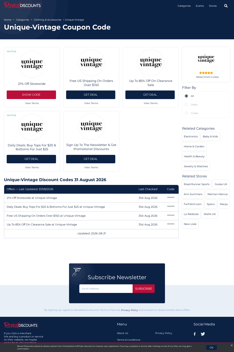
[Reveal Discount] (23, 5)
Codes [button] (194, 113)
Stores (213, 5)
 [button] (226, 6)
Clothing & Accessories (47, 19)
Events (200, 5)
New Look (190, 224)
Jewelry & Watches (196, 166)
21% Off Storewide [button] (32, 84)
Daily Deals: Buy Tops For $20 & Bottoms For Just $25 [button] (32, 147)
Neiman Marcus (217, 194)
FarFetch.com (193, 204)
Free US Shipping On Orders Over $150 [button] (91, 83)
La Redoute (191, 214)
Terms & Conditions (128, 339)
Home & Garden (194, 146)
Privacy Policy (129, 310)
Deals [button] (194, 104)
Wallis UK (210, 214)
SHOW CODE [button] (31, 94)
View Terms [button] (32, 103)
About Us (122, 333)
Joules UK (221, 184)
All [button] (192, 96)
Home (7, 19)
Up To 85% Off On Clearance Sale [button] (150, 83)
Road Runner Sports (197, 184)
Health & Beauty (194, 156)
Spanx (211, 204)
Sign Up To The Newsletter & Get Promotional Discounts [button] (91, 147)
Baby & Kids (210, 136)
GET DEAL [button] (90, 94)
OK (211, 347)
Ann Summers (193, 194)
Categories (184, 5)
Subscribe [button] (143, 288)
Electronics (191, 136)
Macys (224, 204)
